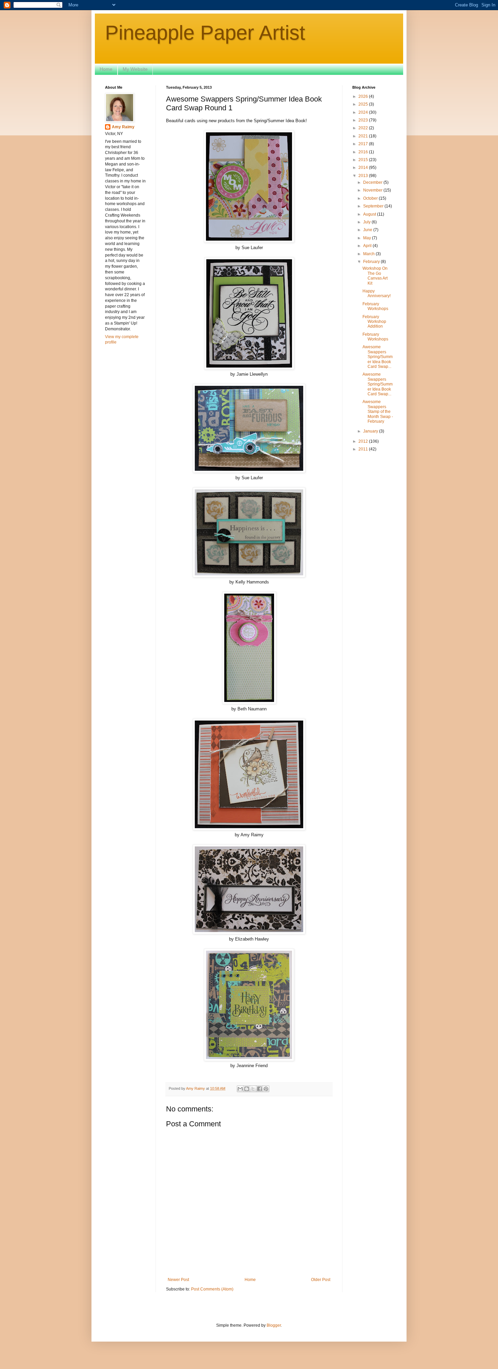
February (372, 261)
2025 (363, 104)
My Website (135, 69)
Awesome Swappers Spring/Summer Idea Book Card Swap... (377, 357)
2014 (363, 167)
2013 (363, 175)
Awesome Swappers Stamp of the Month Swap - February (377, 411)
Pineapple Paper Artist (205, 32)
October (371, 198)
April (368, 245)
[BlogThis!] (246, 1088)
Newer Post (178, 1279)
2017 (363, 143)
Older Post (320, 1279)
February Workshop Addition (374, 321)
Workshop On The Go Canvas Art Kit (375, 275)
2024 (363, 112)
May (367, 238)
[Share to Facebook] (259, 1088)
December (373, 182)
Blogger (274, 1325)
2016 (363, 152)
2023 (363, 120)
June (368, 229)
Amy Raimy (123, 127)
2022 (363, 128)
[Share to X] (253, 1088)
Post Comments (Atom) (212, 1289)
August (370, 214)
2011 (363, 449)
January (371, 431)
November (373, 190)
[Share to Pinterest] (266, 1088)
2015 (363, 159)
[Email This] (240, 1088)
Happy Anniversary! (376, 293)
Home (106, 69)
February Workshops (375, 306)
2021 (363, 136)
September (374, 206)
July (367, 222)
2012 (363, 441)
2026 (363, 96)
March (369, 253)
